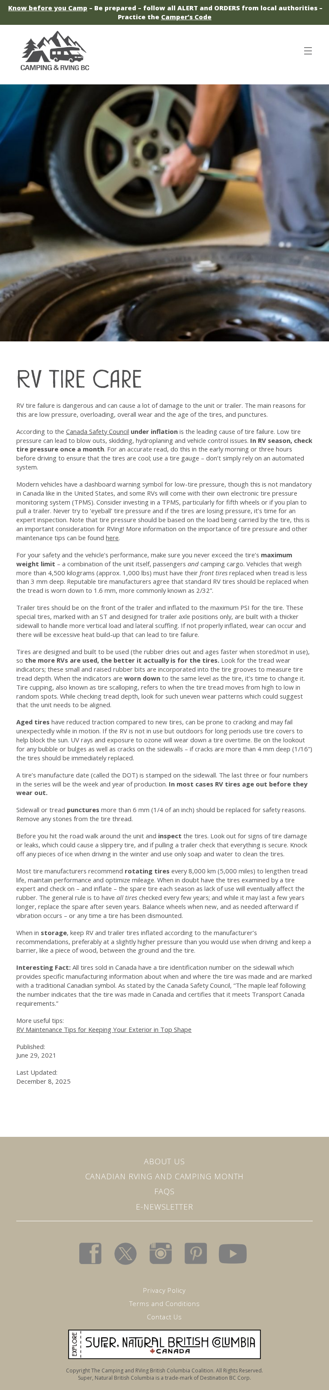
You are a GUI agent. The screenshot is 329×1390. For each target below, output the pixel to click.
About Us (164, 1161)
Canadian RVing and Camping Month (164, 1176)
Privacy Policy (164, 1290)
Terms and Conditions (164, 1303)
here (112, 537)
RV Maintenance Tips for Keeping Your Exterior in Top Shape (103, 1029)
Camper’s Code (186, 16)
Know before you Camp (47, 7)
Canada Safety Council (97, 431)
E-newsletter (164, 1207)
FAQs (164, 1191)
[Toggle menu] (307, 49)
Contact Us (164, 1316)
